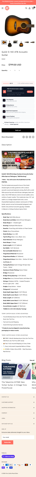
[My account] (29, 8)
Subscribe (7, 442)
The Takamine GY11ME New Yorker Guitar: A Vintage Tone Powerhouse (14, 385)
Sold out (18, 130)
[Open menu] (2, 8)
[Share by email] (33, 137)
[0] (33, 8)
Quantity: (5, 70)
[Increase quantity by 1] (19, 70)
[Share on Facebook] (23, 137)
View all (32, 360)
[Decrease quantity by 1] (10, 70)
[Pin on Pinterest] (27, 137)
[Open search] (26, 8)
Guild (3, 59)
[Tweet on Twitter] (30, 137)
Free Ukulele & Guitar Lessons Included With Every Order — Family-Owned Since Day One (18, 2)
